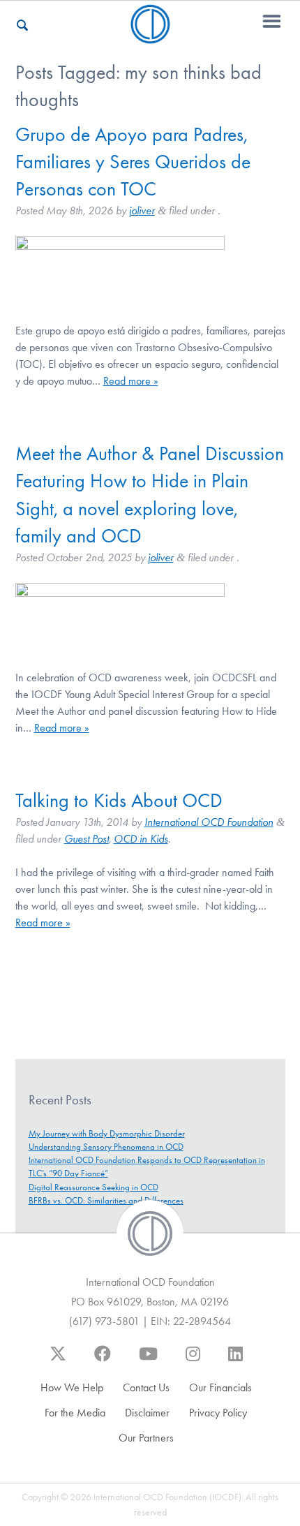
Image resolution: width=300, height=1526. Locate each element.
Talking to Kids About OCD (119, 800)
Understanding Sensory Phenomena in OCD (106, 1146)
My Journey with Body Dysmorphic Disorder (107, 1133)
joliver (142, 210)
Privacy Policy (218, 1412)
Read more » (130, 380)
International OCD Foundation (208, 822)
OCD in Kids (141, 838)
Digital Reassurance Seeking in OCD (93, 1187)
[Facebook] (102, 1360)
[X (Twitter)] (58, 1360)
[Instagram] (193, 1360)
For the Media (75, 1412)
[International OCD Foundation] (150, 35)
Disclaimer (147, 1412)
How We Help (71, 1387)
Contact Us (146, 1387)
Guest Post (86, 838)
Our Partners (146, 1437)
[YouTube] (148, 1360)
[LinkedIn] (235, 1360)
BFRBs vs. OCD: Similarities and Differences (106, 1200)
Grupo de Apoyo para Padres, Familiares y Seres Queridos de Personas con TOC (132, 161)
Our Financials (220, 1387)
